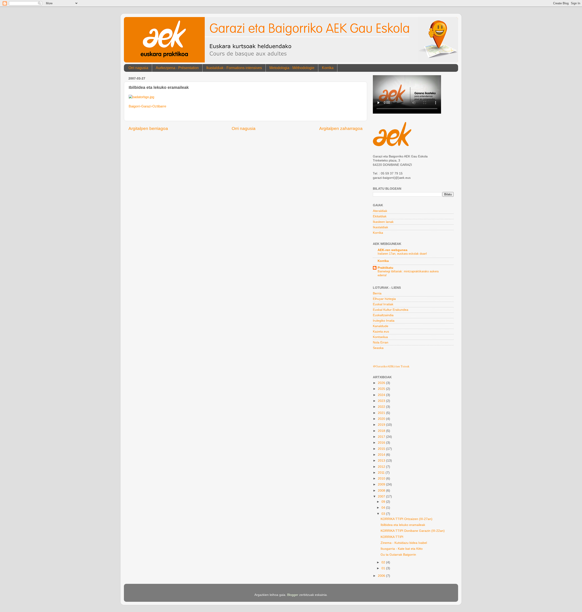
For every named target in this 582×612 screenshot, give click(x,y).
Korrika (328, 68)
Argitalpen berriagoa (148, 128)
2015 (382, 448)
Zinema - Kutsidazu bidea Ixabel (404, 543)
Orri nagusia (138, 68)
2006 (382, 575)
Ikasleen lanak (383, 222)
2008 (382, 490)
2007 (382, 496)
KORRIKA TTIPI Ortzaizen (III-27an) (406, 519)
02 (383, 562)
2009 (382, 484)
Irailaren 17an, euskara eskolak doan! (402, 253)
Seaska (378, 348)
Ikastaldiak (380, 227)
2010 (382, 478)
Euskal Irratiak (383, 304)
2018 (382, 431)
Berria (377, 293)
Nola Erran (380, 342)
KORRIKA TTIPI (392, 537)
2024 (382, 395)
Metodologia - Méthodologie (291, 68)
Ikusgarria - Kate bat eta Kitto (402, 548)
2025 (382, 389)
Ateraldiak (380, 211)
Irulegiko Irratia (383, 320)
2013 (382, 460)
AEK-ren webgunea (392, 250)
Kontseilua (380, 337)
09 (383, 501)
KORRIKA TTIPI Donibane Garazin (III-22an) (413, 530)
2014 (382, 454)
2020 (382, 418)
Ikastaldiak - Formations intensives (234, 68)
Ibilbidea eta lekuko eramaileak (403, 525)
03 (383, 513)
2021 (382, 413)
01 (383, 568)
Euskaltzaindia (383, 315)
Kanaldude (380, 326)
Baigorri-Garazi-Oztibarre (147, 106)
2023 (382, 401)
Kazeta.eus (381, 331)
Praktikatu (385, 267)
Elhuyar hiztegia (384, 299)
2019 (382, 424)
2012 (382, 466)
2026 (382, 383)
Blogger (292, 595)
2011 (382, 472)
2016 (382, 442)
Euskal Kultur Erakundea (390, 309)
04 (383, 507)
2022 (382, 406)
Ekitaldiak (379, 216)
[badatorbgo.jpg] (141, 97)
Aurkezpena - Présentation (177, 68)
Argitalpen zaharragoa (341, 128)
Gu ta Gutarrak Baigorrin (398, 554)
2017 (382, 436)
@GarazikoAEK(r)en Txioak (391, 366)
